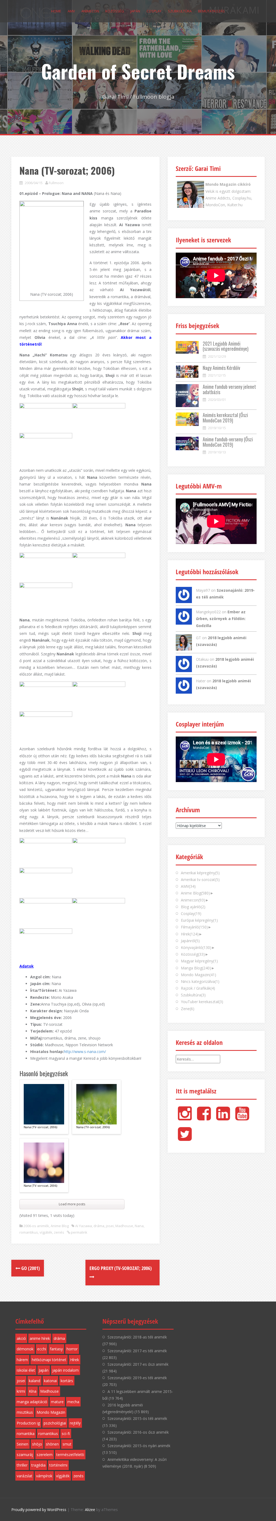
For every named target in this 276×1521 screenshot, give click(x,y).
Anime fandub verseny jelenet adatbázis (229, 389)
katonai (50, 1380)
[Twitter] (185, 1138)
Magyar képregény (199, 960)
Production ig (28, 1423)
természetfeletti (70, 1454)
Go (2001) (30, 1268)
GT (198, 637)
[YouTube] (242, 1117)
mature (57, 1401)
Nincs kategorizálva (200, 981)
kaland (34, 1380)
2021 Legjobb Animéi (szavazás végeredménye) (226, 346)
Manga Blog (196, 968)
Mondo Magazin (198, 974)
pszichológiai (55, 1423)
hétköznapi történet (49, 1359)
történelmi (58, 1465)
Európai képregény (199, 920)
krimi (21, 1391)
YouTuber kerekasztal (202, 1001)
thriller (22, 1465)
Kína (32, 1391)
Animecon (90, 11)
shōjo (37, 1444)
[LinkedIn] (223, 1117)
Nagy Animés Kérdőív (221, 367)
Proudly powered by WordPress (38, 1509)
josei (110, 1225)
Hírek (190, 934)
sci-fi (66, 1433)
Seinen (22, 1444)
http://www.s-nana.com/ (85, 1051)
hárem (22, 1359)
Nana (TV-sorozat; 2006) (40, 1127)
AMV (71, 11)
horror (72, 1348)
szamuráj (25, 1454)
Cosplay (154, 11)
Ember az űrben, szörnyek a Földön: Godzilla (221, 618)
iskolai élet (26, 1370)
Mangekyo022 (208, 611)
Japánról (190, 940)
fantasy (56, 1348)
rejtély (75, 1423)
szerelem (45, 1454)
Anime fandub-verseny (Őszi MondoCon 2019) (228, 442)
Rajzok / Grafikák (198, 988)
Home (56, 11)
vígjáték (46, 1232)
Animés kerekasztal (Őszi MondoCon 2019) (225, 417)
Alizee (90, 1509)
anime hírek (40, 1338)
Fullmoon (56, 182)
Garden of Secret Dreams (138, 71)
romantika (25, 1433)
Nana (139, 1225)
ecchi (41, 1348)
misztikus (25, 1412)
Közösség (114, 11)
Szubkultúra (180, 11)
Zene (187, 1008)
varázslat (24, 1475)
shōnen (52, 1444)
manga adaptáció (32, 1401)
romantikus (28, 1232)
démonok (25, 1348)
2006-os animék (36, 1225)
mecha (73, 1401)
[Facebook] (204, 1117)
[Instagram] (185, 1117)
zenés (59, 1232)
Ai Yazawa (83, 1225)
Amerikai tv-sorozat (200, 879)
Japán (135, 11)
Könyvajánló (196, 947)
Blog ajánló (193, 906)
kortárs (67, 1380)
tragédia (38, 1465)
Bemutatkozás (211, 11)
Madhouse (124, 1225)
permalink (78, 1232)
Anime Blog (60, 1225)
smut (67, 1444)
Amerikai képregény (200, 872)
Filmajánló (194, 927)
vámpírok (44, 1475)
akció (21, 1338)
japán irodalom (65, 1370)
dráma (99, 1225)
